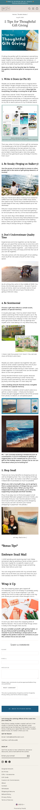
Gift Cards (5, 777)
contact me (26, 460)
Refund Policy (6, 794)
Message (5, 667)
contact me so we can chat (15, 636)
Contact (4, 786)
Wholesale (5, 788)
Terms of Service (18, 694)
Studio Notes (22, 14)
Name (4, 649)
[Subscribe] (28, 756)
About (4, 783)
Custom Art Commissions (10, 780)
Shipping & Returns (8, 791)
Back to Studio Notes (21, 708)
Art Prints (5, 771)
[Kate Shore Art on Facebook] (6, 762)
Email (4, 658)
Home (14, 14)
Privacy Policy (6, 694)
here (18, 356)
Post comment (9, 687)
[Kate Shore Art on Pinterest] (9, 762)
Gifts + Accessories (8, 774)
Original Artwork (7, 769)
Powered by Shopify (20, 808)
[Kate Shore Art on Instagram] (3, 762)
